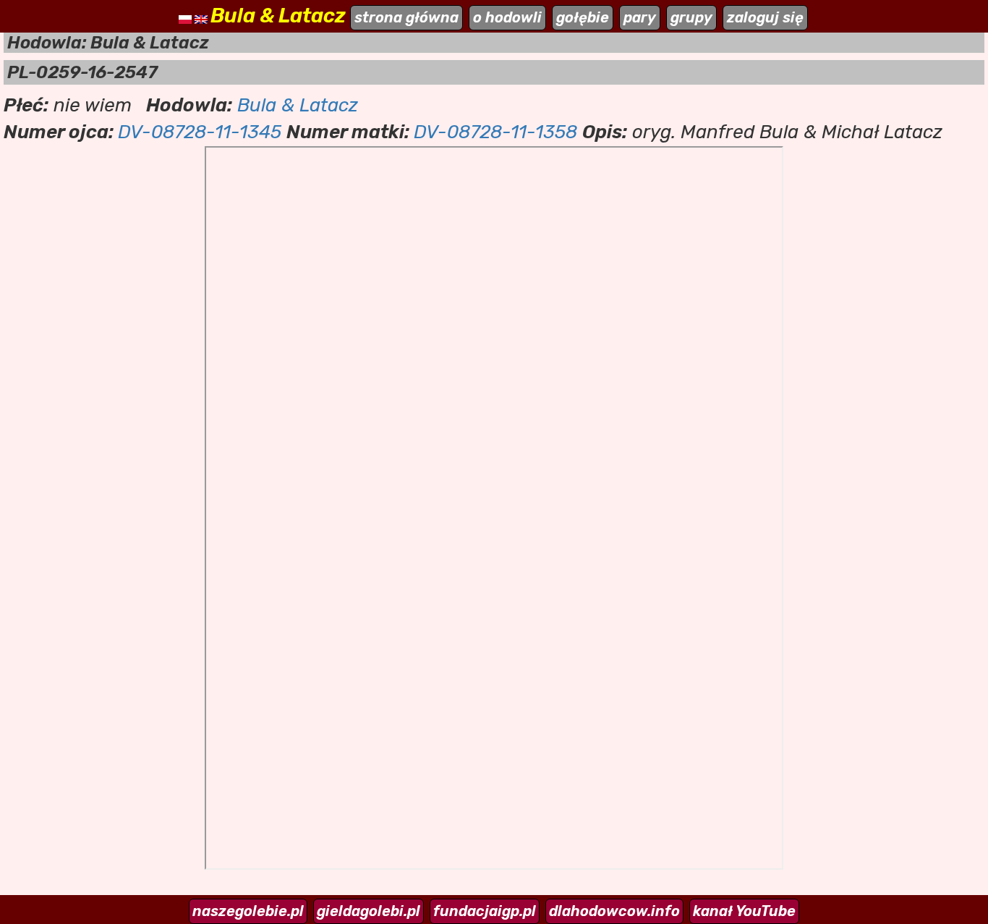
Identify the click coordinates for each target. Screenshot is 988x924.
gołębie (582, 17)
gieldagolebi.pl (368, 911)
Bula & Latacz (297, 105)
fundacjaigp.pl (484, 911)
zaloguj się (765, 17)
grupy (691, 17)
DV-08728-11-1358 (495, 132)
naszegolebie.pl (248, 911)
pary (639, 17)
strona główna (406, 17)
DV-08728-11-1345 (199, 132)
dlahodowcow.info (614, 911)
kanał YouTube (744, 911)
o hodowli (507, 17)
